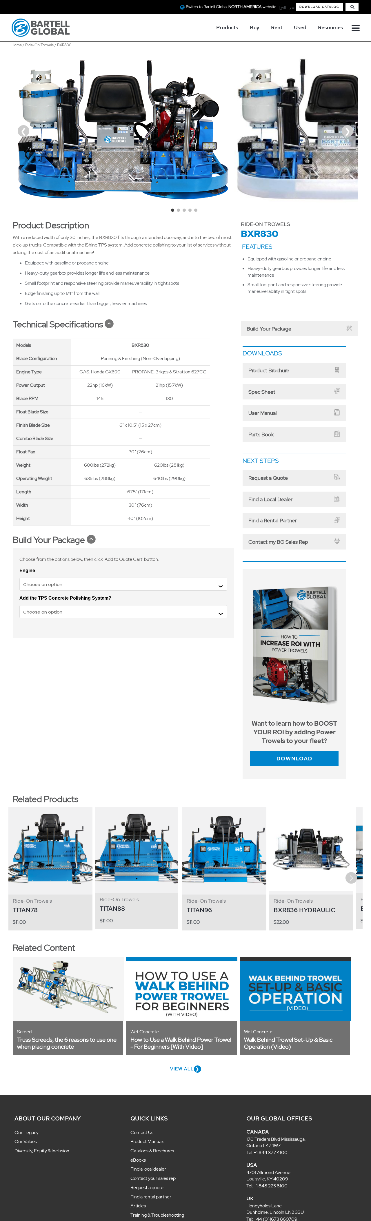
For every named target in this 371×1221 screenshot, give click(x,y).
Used (300, 27)
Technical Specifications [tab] (58, 324)
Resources (330, 27)
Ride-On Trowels (39, 45)
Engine (27, 570)
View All (182, 1053)
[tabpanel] (123, 129)
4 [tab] (191, 211)
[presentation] (20, 862)
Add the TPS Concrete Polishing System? (65, 598)
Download (294, 743)
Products (227, 27)
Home (17, 45)
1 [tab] (174, 211)
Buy (254, 27)
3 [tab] (185, 211)
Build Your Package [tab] (49, 539)
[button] (319, 7)
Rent (276, 27)
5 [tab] (197, 211)
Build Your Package (262, 328)
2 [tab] (180, 211)
